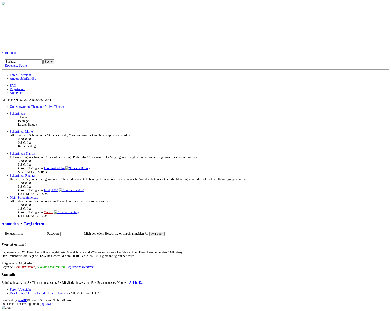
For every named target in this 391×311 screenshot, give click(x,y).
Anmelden (16, 93)
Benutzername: (14, 233)
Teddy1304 (51, 190)
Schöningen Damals (23, 153)
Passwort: (53, 233)
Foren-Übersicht (20, 75)
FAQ (13, 85)
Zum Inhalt (9, 52)
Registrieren (17, 89)
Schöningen (17, 113)
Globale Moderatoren (51, 267)
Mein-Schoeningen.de (24, 197)
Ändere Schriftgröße (23, 78)
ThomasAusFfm (54, 168)
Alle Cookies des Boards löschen (46, 293)
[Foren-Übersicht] (52, 44)
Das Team (16, 293)
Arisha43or (137, 282)
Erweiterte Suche (16, 65)
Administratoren (24, 267)
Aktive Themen (54, 106)
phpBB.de (46, 304)
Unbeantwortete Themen (26, 106)
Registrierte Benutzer (79, 267)
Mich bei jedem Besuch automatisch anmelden (114, 233)
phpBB (22, 300)
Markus (48, 212)
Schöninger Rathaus (23, 175)
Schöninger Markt (21, 131)
